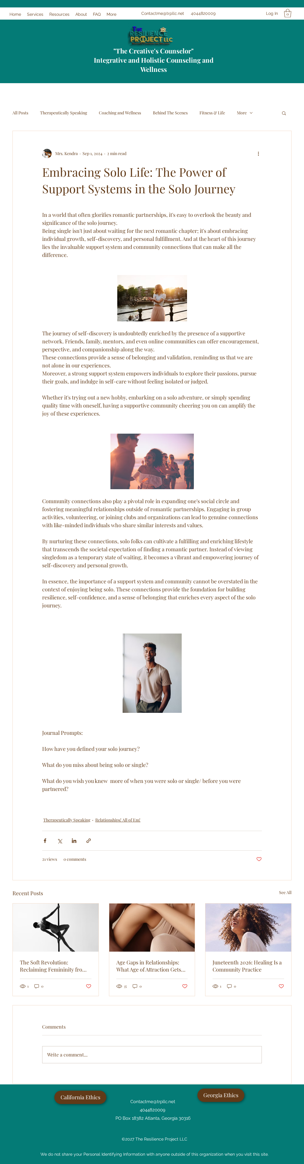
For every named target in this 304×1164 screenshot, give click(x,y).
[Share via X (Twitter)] (59, 841)
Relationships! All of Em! (117, 820)
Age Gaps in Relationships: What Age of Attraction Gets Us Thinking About (148, 966)
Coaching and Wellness (120, 113)
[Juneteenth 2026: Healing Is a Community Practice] (248, 928)
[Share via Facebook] (45, 841)
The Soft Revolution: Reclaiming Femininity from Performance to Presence (53, 966)
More (242, 113)
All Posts (20, 113)
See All (285, 892)
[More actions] (258, 153)
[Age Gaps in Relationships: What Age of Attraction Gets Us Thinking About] (152, 928)
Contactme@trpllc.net (162, 13)
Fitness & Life (212, 113)
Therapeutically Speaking (63, 113)
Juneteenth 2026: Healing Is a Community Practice (247, 966)
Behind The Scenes (170, 113)
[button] (287, 13)
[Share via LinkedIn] (74, 841)
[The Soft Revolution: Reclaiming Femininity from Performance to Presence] (56, 928)
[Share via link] (88, 841)
